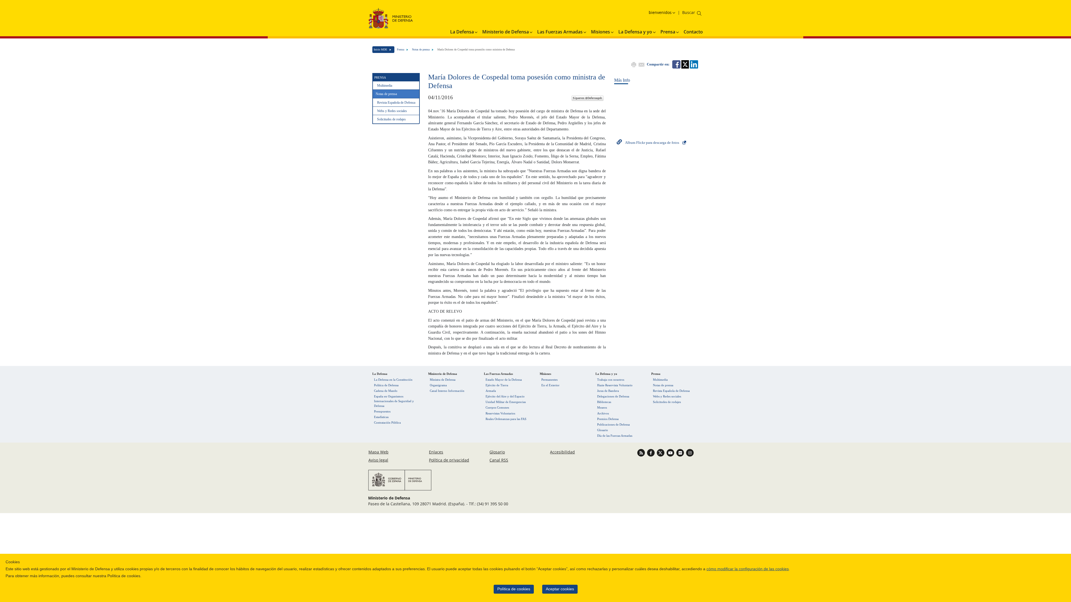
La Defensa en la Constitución (393, 379)
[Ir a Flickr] (681, 452)
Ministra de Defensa (442, 379)
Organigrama (438, 385)
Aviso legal (378, 460)
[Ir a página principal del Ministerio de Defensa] (390, 18)
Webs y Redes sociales (392, 111)
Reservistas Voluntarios (500, 413)
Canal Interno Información (447, 390)
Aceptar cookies (560, 589)
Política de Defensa (386, 385)
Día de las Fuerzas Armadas (614, 435)
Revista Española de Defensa (396, 103)
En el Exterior (550, 385)
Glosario (602, 430)
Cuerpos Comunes (497, 407)
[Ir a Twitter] (661, 452)
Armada (491, 390)
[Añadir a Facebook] (676, 64)
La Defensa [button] (462, 32)
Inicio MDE (380, 49)
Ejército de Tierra (497, 385)
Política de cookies (513, 589)
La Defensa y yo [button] (635, 32)
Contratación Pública (387, 422)
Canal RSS (498, 460)
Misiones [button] (600, 32)
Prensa (400, 49)
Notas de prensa (421, 49)
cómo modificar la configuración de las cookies (747, 569)
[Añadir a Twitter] (685, 64)
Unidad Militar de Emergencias (506, 402)
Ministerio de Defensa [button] (505, 32)
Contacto (693, 32)
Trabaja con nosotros (610, 379)
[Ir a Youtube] (671, 452)
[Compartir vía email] (641, 64)
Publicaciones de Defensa (613, 424)
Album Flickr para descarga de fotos (652, 142)
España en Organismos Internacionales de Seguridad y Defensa (394, 401)
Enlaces (436, 452)
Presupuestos (382, 411)
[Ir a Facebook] (651, 452)
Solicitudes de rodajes (391, 119)
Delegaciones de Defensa (613, 396)
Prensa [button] (667, 32)
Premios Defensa (608, 419)
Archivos (603, 413)
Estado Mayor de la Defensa (504, 379)
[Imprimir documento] (633, 64)
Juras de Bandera (608, 390)
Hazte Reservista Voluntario (615, 385)
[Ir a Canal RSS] (642, 452)
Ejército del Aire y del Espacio (505, 396)
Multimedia (384, 86)
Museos (602, 407)
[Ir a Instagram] (690, 452)
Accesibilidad (562, 452)
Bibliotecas (604, 402)
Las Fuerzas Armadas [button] (560, 32)
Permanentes (549, 379)
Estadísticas (381, 417)
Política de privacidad (449, 460)
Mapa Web (378, 452)
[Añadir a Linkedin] (693, 64)
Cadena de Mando (385, 390)
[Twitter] (587, 97)
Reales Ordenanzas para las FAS (506, 419)
